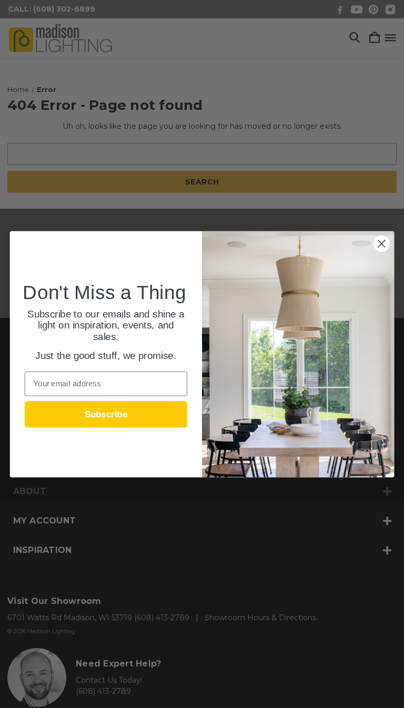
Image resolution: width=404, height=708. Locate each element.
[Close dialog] (381, 243)
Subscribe (106, 414)
